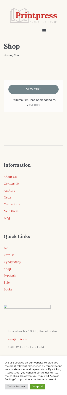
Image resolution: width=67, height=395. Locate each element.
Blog (7, 218)
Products (10, 276)
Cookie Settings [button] (16, 386)
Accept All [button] (37, 386)
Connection (12, 204)
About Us (10, 177)
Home (8, 55)
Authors (9, 191)
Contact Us (11, 184)
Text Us (9, 255)
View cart (33, 89)
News (8, 197)
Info (6, 248)
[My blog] (33, 15)
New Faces (11, 211)
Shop (7, 269)
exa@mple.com (18, 339)
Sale (7, 282)
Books (8, 289)
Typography (12, 262)
